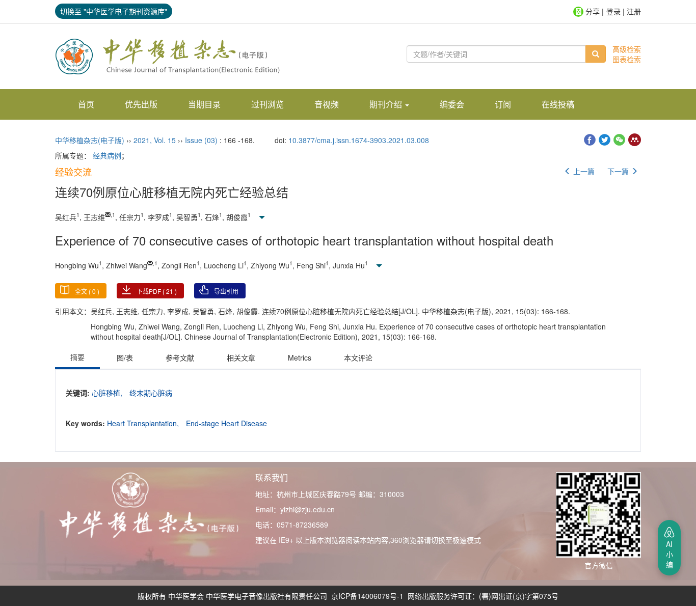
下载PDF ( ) (157, 291)
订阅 (503, 104)
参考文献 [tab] (180, 357)
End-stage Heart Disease (226, 423)
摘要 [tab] (77, 357)
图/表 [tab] (125, 357)
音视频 (326, 104)
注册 (634, 11)
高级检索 (626, 49)
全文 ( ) (87, 291)
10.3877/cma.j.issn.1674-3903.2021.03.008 (358, 140)
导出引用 (226, 291)
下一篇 (619, 171)
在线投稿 (558, 104)
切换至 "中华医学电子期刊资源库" (113, 11)
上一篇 (583, 171)
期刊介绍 (386, 104)
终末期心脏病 (150, 393)
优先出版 (141, 104)
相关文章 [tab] (241, 357)
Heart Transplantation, (144, 423)
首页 (86, 104)
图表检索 (626, 59)
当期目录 (204, 104)
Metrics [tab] (299, 357)
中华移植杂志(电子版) (89, 140)
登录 (613, 11)
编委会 (452, 104)
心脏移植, (108, 393)
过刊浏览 (267, 104)
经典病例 (107, 155)
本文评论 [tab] (358, 357)
